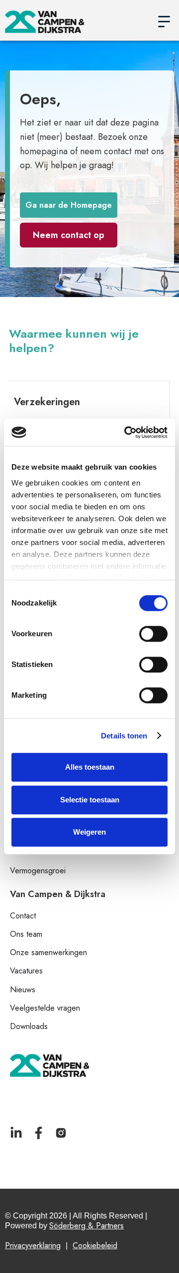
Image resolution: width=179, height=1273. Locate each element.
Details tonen (124, 735)
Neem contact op (68, 235)
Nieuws (22, 989)
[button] (164, 22)
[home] (77, 21)
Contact (23, 915)
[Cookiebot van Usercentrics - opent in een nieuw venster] (126, 432)
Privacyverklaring (33, 1245)
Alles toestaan (89, 767)
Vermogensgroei (38, 870)
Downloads (29, 1026)
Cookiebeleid (95, 1245)
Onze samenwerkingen (48, 952)
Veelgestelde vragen (45, 1008)
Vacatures (26, 970)
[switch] (153, 634)
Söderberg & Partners (86, 1225)
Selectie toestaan (89, 799)
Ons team (26, 934)
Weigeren (89, 832)
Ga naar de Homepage (68, 205)
